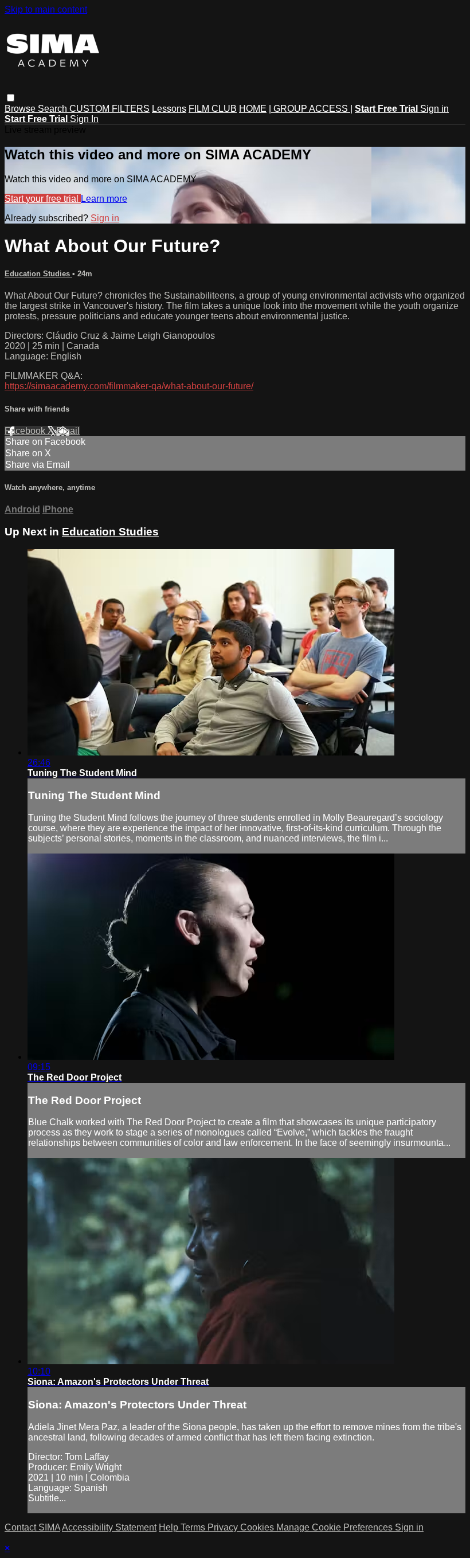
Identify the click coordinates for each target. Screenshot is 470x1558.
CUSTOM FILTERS (109, 108)
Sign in (434, 108)
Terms (194, 1527)
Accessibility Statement (109, 1527)
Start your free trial (43, 198)
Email (68, 431)
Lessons (169, 108)
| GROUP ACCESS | (310, 108)
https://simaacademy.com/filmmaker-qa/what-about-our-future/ (129, 386)
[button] (10, 97)
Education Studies (38, 273)
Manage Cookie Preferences (335, 1527)
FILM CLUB (213, 108)
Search (53, 108)
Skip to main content (46, 9)
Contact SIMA (32, 1527)
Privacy (223, 1527)
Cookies (258, 1527)
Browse (21, 108)
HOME (253, 108)
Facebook (26, 431)
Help (170, 1527)
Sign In (84, 119)
